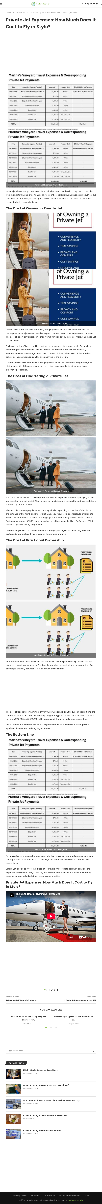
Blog (87, 1195)
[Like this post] (46, 990)
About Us (35, 1195)
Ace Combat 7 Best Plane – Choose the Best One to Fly (51, 1100)
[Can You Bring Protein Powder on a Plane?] (13, 1119)
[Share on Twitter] (52, 990)
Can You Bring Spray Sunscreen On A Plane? (46, 1085)
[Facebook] (82, 3)
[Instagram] (88, 3)
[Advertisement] (51, 50)
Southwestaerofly (75, 1200)
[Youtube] (94, 3)
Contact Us (49, 1195)
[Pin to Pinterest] (54, 990)
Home (8, 12)
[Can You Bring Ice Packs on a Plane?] (13, 1134)
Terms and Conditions (69, 1195)
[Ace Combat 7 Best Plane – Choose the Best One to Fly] (13, 1104)
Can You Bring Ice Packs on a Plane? (42, 1130)
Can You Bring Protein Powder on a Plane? (45, 1115)
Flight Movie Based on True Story (40, 1070)
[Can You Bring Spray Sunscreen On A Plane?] (13, 1089)
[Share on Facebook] (49, 990)
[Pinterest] (91, 3)
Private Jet (20, 12)
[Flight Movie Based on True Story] (13, 1074)
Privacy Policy (19, 1195)
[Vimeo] (97, 3)
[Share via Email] (57, 990)
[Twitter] (85, 3)
